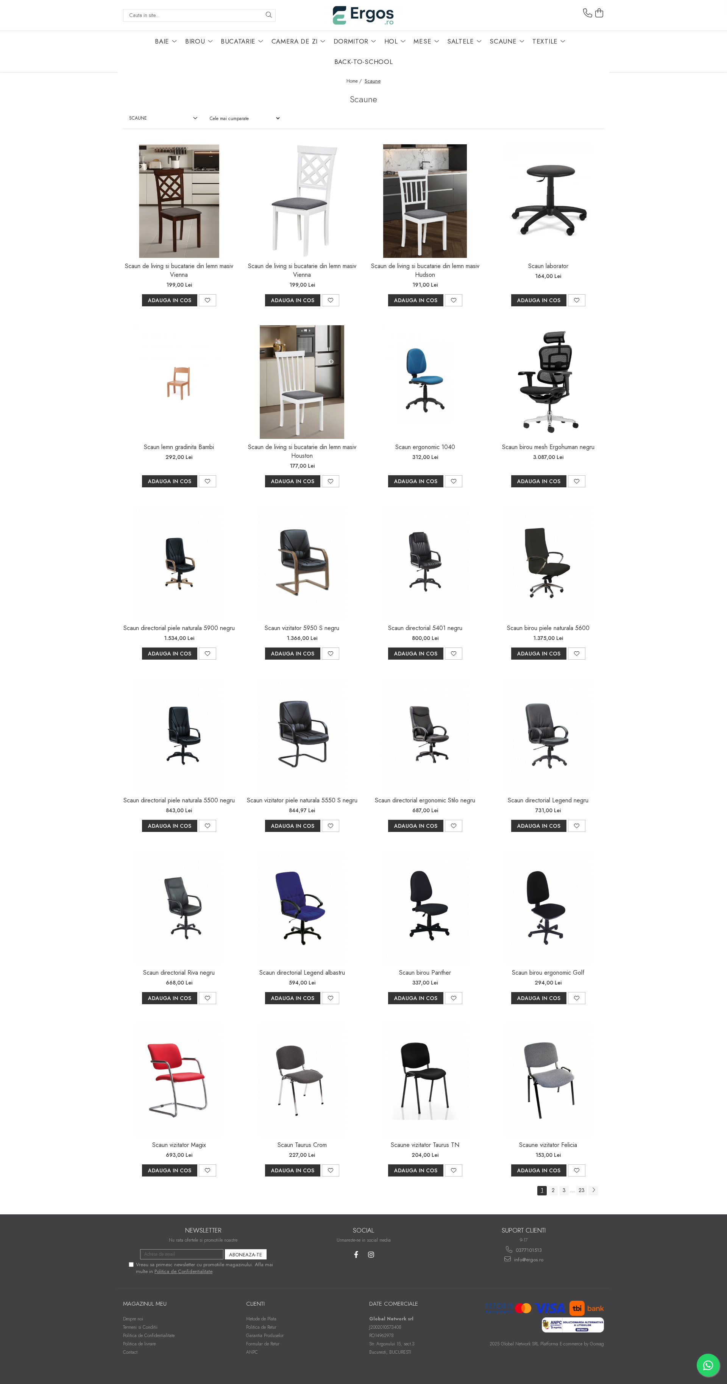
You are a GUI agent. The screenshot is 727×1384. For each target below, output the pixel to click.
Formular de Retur (262, 1343)
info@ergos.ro (528, 1259)
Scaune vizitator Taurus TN (425, 1145)
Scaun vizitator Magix (179, 1145)
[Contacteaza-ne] (587, 13)
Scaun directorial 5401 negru (425, 628)
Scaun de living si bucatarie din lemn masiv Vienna (179, 270)
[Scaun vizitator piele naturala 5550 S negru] (302, 735)
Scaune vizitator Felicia (548, 1145)
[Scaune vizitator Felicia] (548, 1080)
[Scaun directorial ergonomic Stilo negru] (425, 735)
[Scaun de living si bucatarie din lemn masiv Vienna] (179, 201)
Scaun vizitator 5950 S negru (302, 628)
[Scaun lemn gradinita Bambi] (179, 382)
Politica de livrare (139, 1343)
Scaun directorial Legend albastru (302, 972)
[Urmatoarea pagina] (593, 1190)
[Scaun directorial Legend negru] (548, 735)
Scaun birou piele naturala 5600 (548, 628)
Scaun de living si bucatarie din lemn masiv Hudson (425, 270)
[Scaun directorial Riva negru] (179, 907)
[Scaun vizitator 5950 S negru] (302, 563)
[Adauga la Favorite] (207, 300)
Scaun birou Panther (425, 972)
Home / (354, 81)
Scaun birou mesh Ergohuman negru (548, 447)
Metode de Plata (261, 1318)
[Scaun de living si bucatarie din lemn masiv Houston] (302, 382)
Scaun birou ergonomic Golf (548, 972)
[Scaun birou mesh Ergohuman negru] (548, 382)
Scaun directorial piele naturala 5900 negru (179, 628)
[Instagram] (371, 1254)
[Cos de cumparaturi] (599, 13)
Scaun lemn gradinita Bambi (179, 447)
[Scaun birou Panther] (425, 907)
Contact (130, 1352)
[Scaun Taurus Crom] (302, 1080)
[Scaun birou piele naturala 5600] (548, 563)
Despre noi (133, 1318)
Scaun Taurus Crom (302, 1145)
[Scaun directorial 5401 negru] (425, 563)
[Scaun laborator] (548, 201)
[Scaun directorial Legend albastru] (302, 907)
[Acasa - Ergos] (363, 15)
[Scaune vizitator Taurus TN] (425, 1080)
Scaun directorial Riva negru (179, 972)
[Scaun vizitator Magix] (179, 1080)
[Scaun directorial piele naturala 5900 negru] (179, 563)
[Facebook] (356, 1254)
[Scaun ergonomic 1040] (425, 382)
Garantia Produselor (265, 1335)
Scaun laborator (548, 266)
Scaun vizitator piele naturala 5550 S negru (302, 800)
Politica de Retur (261, 1327)
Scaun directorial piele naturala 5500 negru (179, 800)
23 (582, 1190)
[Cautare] (269, 15)
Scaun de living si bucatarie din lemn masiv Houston (302, 451)
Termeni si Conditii (140, 1327)
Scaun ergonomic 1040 (425, 447)
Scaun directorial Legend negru (548, 800)
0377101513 (528, 1250)
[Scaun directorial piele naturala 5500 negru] (179, 735)
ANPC (252, 1352)
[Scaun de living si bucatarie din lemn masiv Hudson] (425, 201)
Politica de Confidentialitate (183, 1271)
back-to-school (363, 61)
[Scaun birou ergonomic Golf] (548, 907)
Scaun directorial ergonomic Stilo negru (425, 800)
